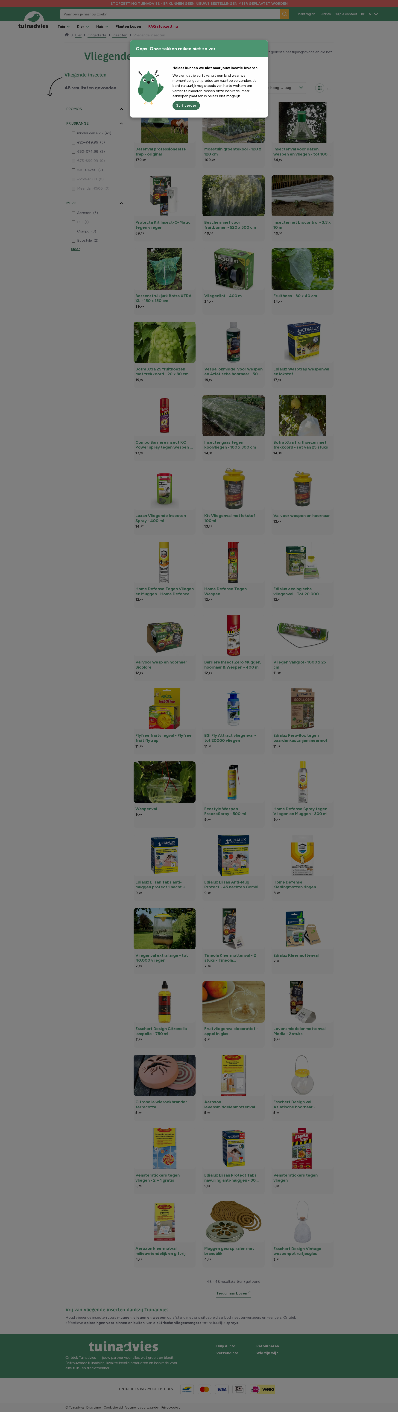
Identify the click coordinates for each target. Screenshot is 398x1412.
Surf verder (186, 105)
